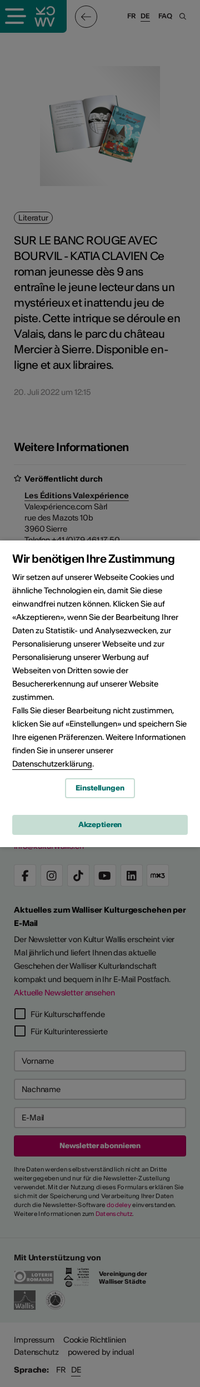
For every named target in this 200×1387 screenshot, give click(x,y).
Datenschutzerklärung (52, 764)
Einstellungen (100, 788)
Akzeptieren (100, 824)
